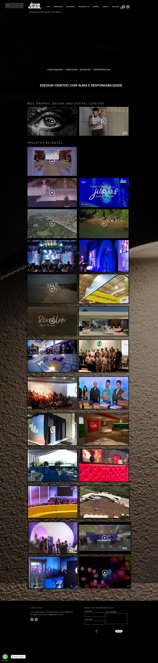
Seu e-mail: (89, 619)
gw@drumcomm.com (56, 614)
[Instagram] (36, 619)
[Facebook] (32, 619)
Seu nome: (88, 611)
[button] (52, 256)
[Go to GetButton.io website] (5, 660)
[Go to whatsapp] (5, 656)
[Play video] (52, 121)
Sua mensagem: (111, 612)
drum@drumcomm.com (38, 614)
